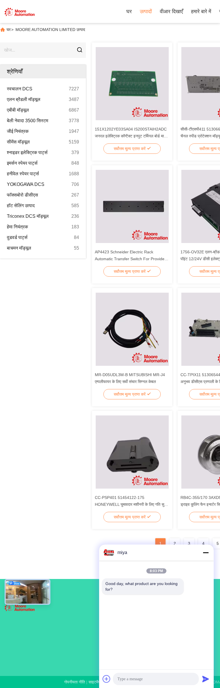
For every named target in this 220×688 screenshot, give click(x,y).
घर (129, 11)
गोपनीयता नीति (74, 682)
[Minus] (205, 552)
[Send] (205, 679)
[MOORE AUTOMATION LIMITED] (20, 11)
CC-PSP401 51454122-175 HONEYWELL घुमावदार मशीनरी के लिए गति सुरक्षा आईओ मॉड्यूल (132, 504)
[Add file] (107, 679)
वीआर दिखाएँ (171, 11)
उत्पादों (146, 11)
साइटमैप (94, 682)
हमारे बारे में (201, 11)
